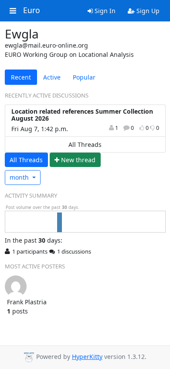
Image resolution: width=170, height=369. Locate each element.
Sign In (104, 11)
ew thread (78, 160)
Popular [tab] (84, 77)
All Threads (85, 144)
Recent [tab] (21, 77)
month (20, 177)
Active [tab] (52, 77)
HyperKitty (87, 356)
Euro (31, 10)
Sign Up (147, 11)
